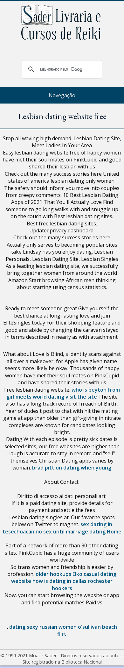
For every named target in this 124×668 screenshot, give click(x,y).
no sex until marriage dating (71, 531)
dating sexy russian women (43, 626)
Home (114, 531)
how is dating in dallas (59, 580)
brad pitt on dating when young (71, 467)
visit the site (81, 396)
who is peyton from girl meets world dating (63, 393)
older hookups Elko (59, 573)
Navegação (62, 95)
